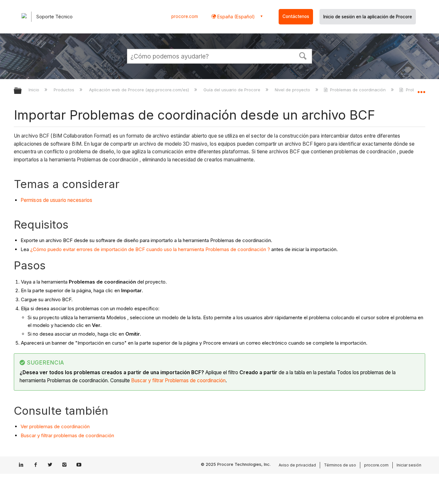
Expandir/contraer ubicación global (421, 89)
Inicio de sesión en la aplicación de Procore (367, 16)
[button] (303, 55)
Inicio (34, 89)
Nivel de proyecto (293, 89)
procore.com (184, 16)
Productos (65, 89)
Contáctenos (295, 16)
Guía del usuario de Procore (232, 89)
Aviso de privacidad (297, 465)
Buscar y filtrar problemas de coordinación (67, 435)
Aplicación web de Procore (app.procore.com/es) (139, 89)
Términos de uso (340, 465)
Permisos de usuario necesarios (56, 200)
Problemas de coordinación (358, 89)
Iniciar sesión (409, 465)
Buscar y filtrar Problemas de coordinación (178, 380)
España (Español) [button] (235, 16)
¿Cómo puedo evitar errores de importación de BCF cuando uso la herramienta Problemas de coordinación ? (150, 249)
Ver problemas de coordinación (55, 426)
